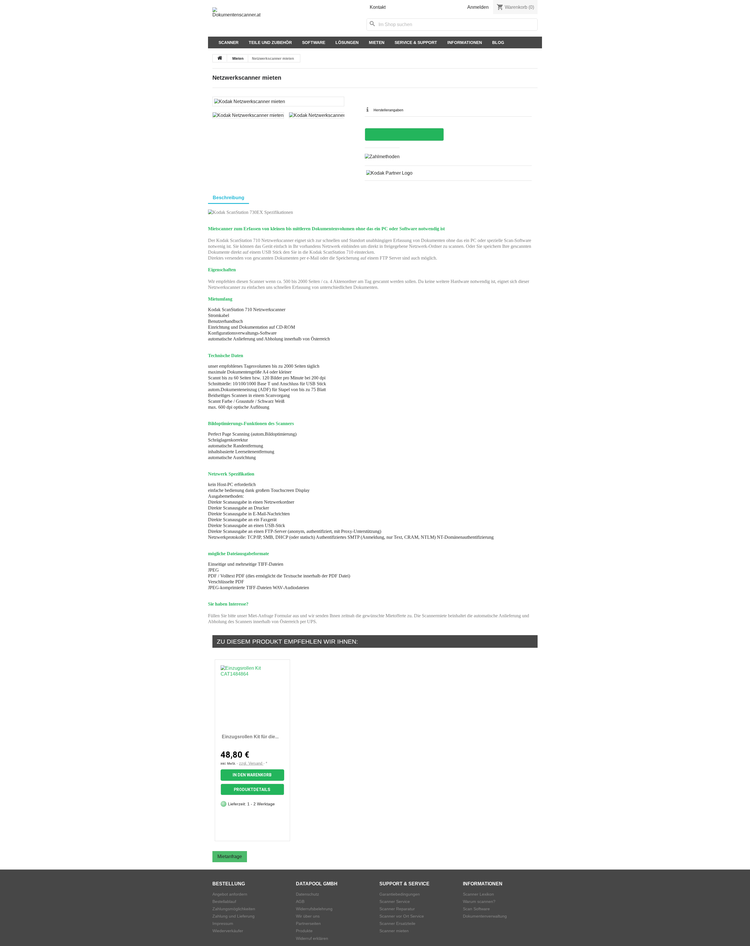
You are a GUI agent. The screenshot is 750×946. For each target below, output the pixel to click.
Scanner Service (394, 901)
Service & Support (416, 42)
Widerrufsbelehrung (314, 908)
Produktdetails (252, 789)
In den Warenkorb (252, 775)
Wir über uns (308, 916)
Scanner (228, 42)
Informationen (464, 42)
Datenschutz (307, 894)
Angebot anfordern (229, 894)
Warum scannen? (479, 901)
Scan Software (476, 908)
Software (313, 42)
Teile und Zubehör (270, 42)
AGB (300, 901)
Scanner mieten (394, 930)
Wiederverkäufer (227, 930)
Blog (498, 42)
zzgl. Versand (251, 763)
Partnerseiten (308, 923)
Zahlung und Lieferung (233, 916)
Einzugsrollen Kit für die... (250, 736)
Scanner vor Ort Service (401, 916)
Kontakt (378, 7)
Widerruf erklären (312, 938)
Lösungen (347, 42)
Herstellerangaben (388, 110)
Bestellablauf (224, 901)
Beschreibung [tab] (228, 197)
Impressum (222, 923)
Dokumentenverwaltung (485, 916)
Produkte (304, 930)
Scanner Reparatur (397, 908)
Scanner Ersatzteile (397, 923)
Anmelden (478, 7)
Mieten (376, 42)
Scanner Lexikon (478, 894)
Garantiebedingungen (399, 894)
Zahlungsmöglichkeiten (233, 908)
